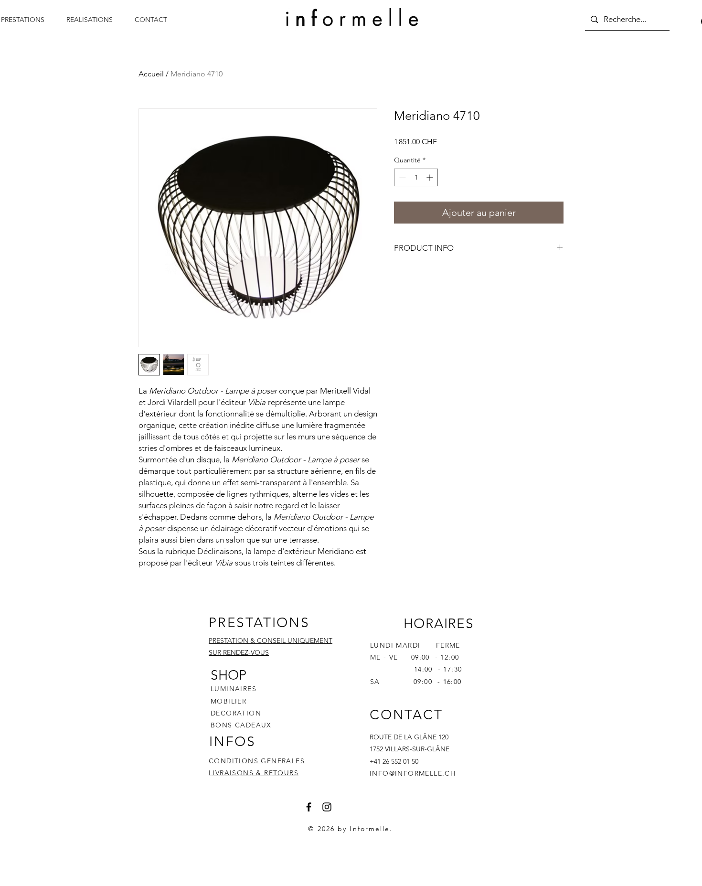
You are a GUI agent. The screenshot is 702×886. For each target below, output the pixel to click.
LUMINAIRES (233, 688)
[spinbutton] (416, 177)
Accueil (151, 73)
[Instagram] (327, 807)
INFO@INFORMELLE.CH (413, 773)
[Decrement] (401, 177)
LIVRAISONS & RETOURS (253, 773)
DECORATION (236, 713)
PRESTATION (228, 640)
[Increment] (430, 177)
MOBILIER (228, 701)
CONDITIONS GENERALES (257, 761)
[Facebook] (309, 807)
